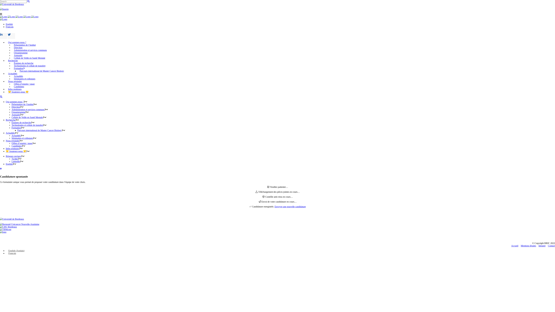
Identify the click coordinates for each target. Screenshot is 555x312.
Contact (551, 246)
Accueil (514, 246)
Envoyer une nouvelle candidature (290, 206)
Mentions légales (528, 246)
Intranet (542, 246)
